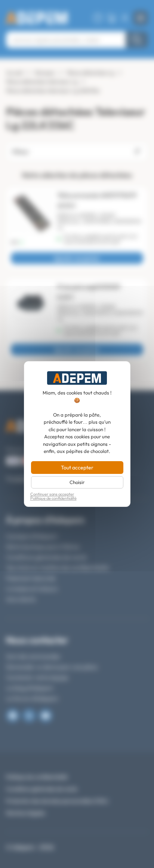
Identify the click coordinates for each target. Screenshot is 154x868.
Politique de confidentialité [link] (53, 498)
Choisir (77, 482)
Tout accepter (77, 467)
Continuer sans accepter (52, 494)
